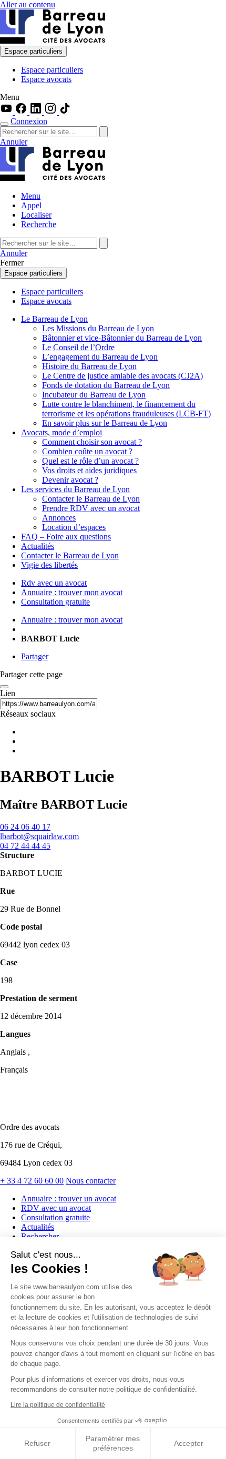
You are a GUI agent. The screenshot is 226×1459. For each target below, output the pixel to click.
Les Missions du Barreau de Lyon (98, 328)
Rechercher (40, 1236)
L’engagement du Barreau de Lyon (100, 356)
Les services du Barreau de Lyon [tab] (75, 489)
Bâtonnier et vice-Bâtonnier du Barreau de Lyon (122, 337)
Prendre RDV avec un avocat (91, 508)
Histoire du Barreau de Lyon (89, 366)
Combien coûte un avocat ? (87, 451)
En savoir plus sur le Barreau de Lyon (104, 423)
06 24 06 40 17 (25, 826)
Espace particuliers (33, 51)
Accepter (188, 1443)
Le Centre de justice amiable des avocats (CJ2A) (122, 375)
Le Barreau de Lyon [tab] (54, 318)
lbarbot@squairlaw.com (39, 836)
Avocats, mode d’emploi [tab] (61, 432)
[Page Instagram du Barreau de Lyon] (51, 111)
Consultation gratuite (55, 1217)
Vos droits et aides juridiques (89, 470)
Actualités (37, 546)
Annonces (59, 517)
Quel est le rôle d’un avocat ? (90, 460)
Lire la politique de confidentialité (58, 1405)
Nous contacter (91, 1180)
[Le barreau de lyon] (44, 1109)
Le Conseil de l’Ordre (78, 347)
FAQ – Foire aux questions (66, 536)
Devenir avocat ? (70, 479)
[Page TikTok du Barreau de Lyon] (65, 111)
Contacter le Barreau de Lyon (91, 498)
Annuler (13, 141)
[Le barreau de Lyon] (52, 40)
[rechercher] (103, 131)
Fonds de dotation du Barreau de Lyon (106, 385)
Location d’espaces (74, 527)
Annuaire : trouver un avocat (68, 1198)
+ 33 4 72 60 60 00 (32, 1180)
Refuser (37, 1443)
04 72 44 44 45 (25, 845)
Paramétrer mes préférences (113, 1443)
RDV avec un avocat (56, 1207)
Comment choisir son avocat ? (92, 441)
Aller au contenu (27, 4)
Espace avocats (46, 79)
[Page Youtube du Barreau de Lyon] (7, 111)
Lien (7, 693)
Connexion (29, 121)
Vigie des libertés (49, 564)
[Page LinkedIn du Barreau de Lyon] (36, 111)
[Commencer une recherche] (4, 124)
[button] (113, 97)
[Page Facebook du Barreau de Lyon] (22, 111)
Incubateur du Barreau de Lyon (94, 394)
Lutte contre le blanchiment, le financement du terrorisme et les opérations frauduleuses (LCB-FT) (126, 409)
